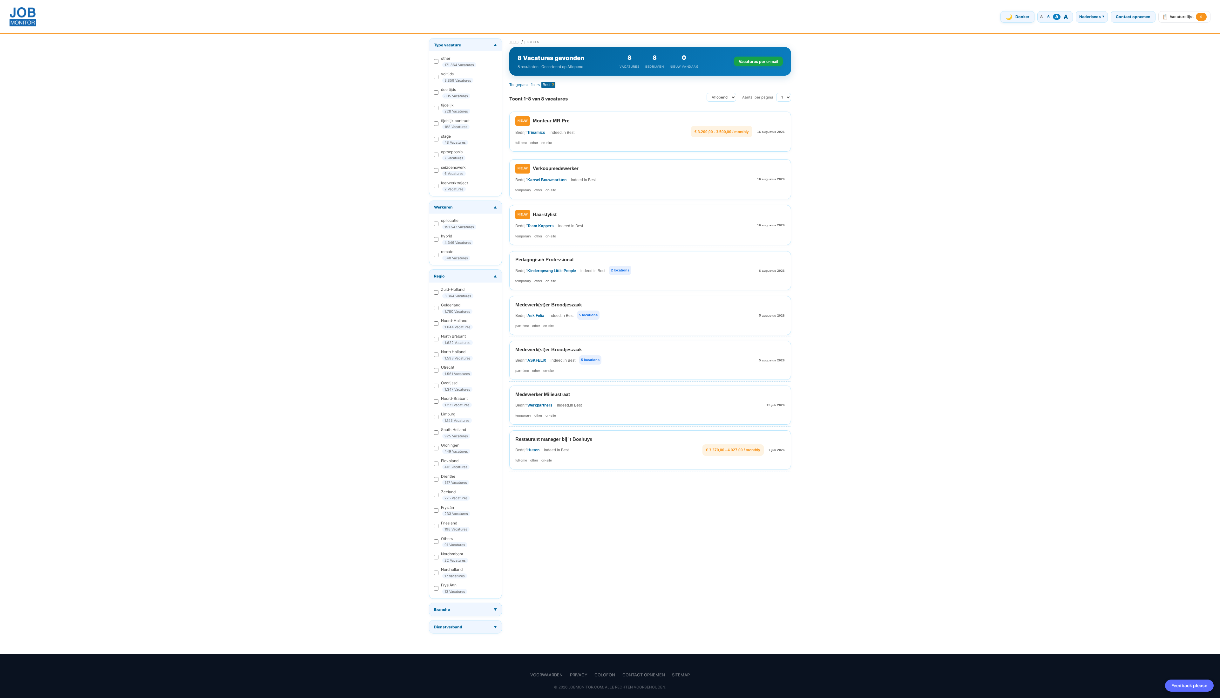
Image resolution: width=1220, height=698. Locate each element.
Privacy (578, 674)
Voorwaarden (546, 674)
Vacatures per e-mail (758, 61)
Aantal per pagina (757, 97)
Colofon (604, 674)
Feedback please (1189, 685)
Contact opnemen (1133, 16)
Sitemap (681, 674)
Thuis (513, 42)
